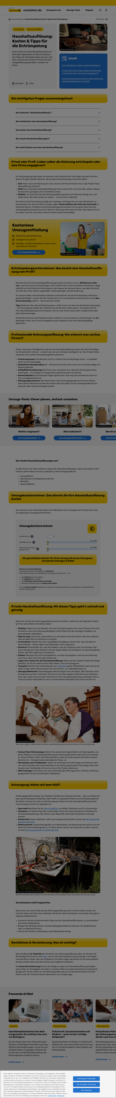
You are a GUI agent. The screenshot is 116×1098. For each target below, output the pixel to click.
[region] (58, 1084)
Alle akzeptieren (86, 1090)
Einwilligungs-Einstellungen (86, 1078)
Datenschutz (52, 1096)
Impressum (61, 1096)
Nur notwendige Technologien (86, 1084)
